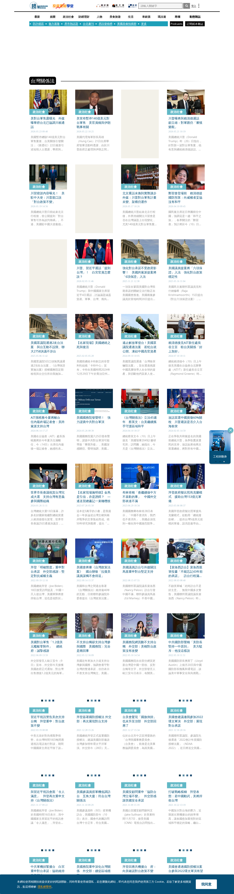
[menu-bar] (199, 5)
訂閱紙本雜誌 (195, 24)
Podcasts (176, 24)
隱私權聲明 (44, 887)
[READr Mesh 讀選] (132, 6)
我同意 (206, 884)
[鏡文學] (118, 5)
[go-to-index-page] (39, 6)
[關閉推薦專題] (230, 430)
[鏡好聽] (102, 5)
